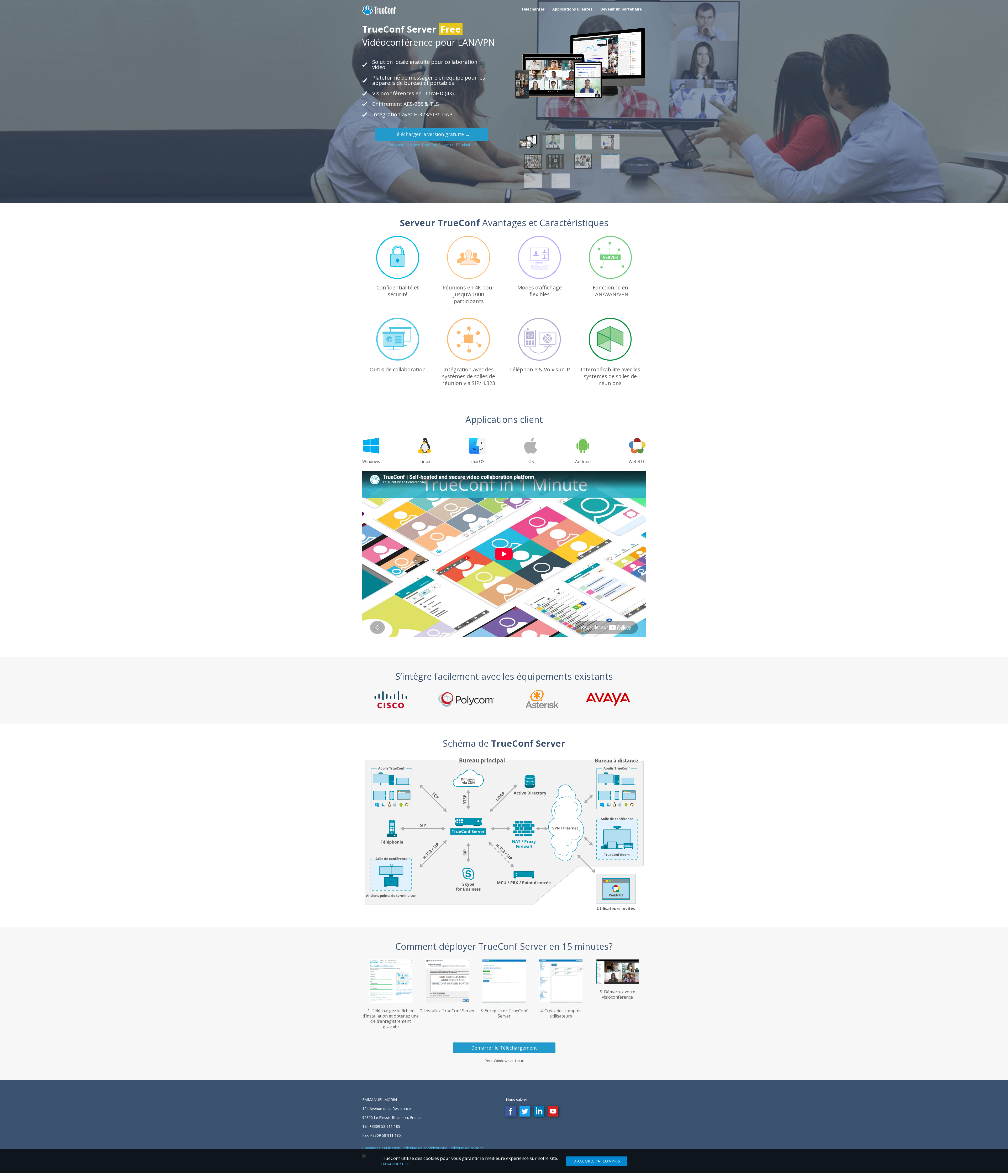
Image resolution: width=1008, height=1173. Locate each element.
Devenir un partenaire (621, 9)
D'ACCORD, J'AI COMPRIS (596, 1161)
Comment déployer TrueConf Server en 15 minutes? (431, 144)
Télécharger (532, 9)
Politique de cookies (466, 1147)
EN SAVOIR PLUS (396, 1163)
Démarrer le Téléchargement (504, 1048)
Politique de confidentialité (424, 1147)
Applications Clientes (572, 9)
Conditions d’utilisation (381, 1147)
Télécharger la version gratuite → (431, 134)
